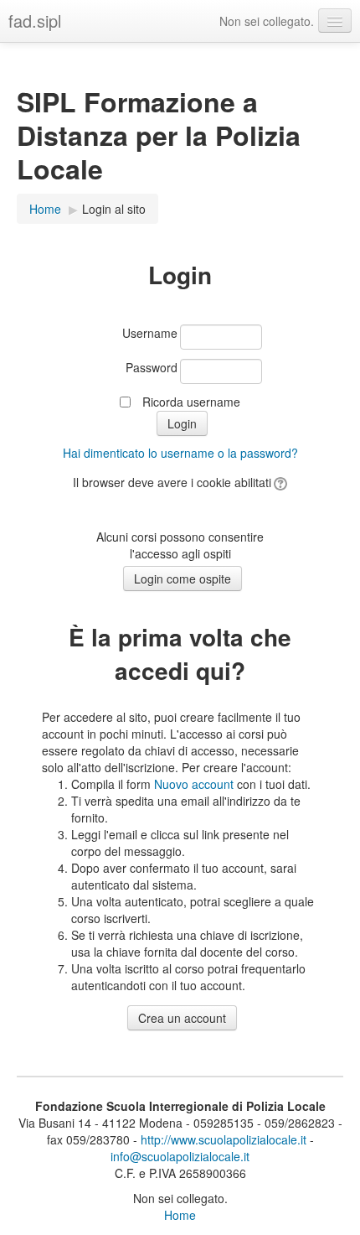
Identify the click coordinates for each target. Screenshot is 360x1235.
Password (151, 367)
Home (45, 208)
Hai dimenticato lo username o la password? (180, 452)
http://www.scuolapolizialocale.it (223, 1139)
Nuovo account (194, 784)
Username (149, 332)
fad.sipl (34, 20)
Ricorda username (191, 401)
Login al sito (114, 208)
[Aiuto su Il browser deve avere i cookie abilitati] (279, 482)
